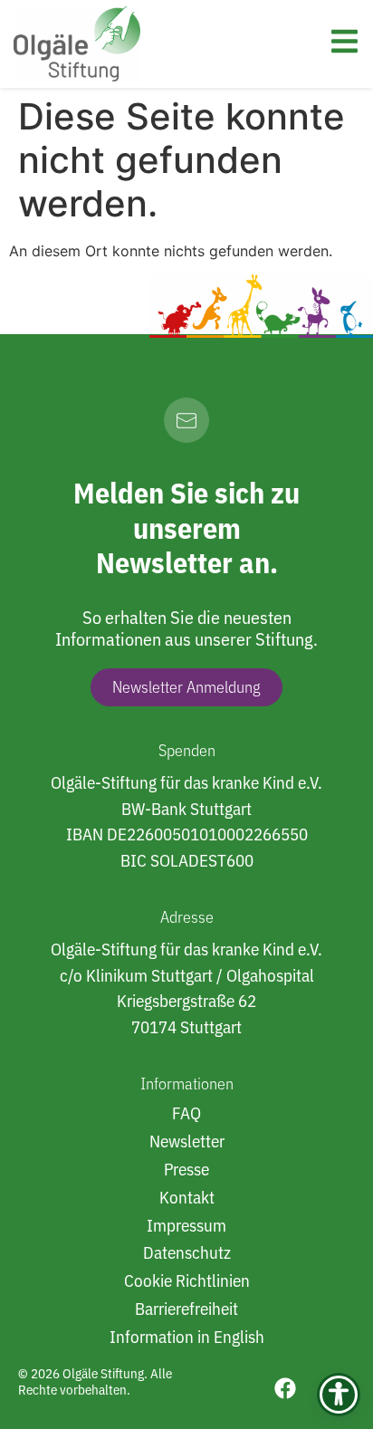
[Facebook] (285, 1388)
